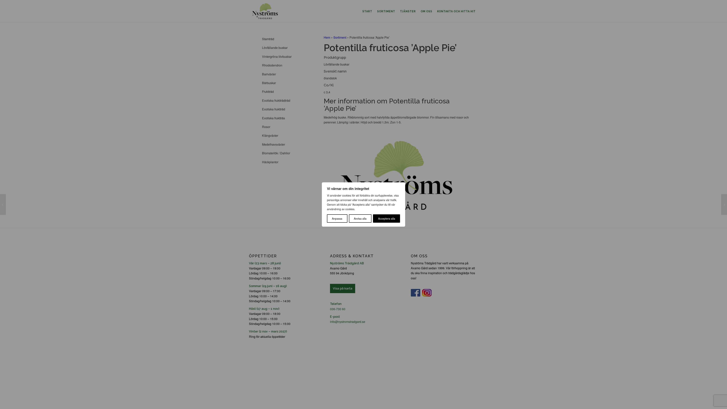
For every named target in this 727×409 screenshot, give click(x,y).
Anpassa (337, 218)
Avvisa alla (360, 218)
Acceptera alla (386, 218)
